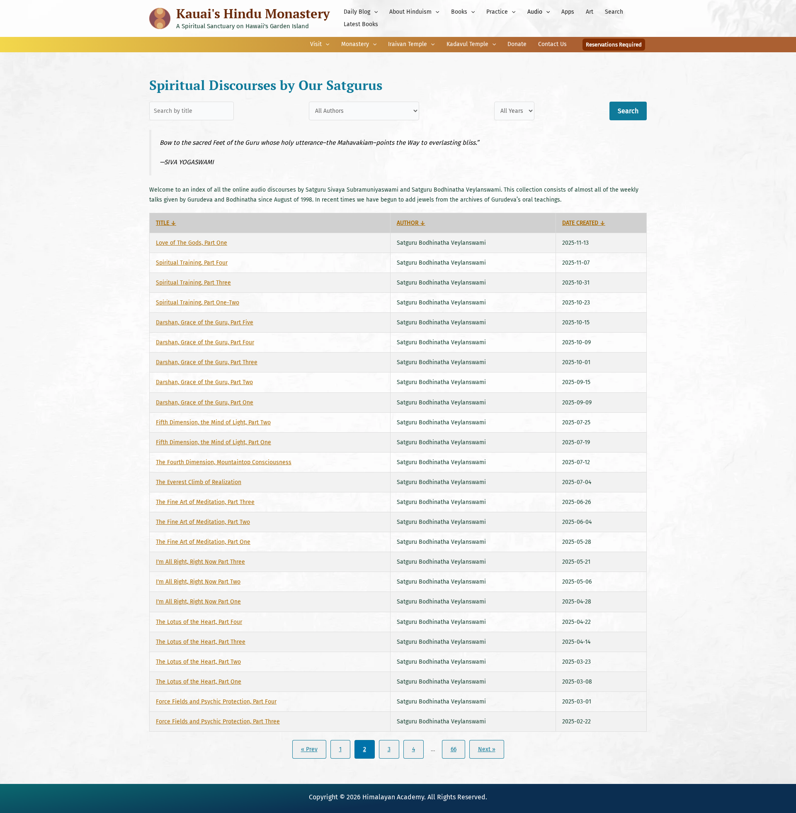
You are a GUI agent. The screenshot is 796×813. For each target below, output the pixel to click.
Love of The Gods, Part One (191, 242)
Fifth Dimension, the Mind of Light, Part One (213, 442)
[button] (374, 12)
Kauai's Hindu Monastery (253, 13)
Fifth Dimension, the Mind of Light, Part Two (213, 422)
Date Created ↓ (583, 222)
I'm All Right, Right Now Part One (198, 601)
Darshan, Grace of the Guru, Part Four (205, 342)
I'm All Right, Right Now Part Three (200, 561)
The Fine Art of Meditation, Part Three (205, 502)
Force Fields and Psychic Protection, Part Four (216, 701)
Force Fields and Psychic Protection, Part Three (218, 721)
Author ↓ (411, 222)
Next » (486, 749)
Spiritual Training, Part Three (193, 282)
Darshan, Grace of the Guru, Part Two (204, 382)
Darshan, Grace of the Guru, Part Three (206, 362)
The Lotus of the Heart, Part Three (200, 641)
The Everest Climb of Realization (198, 482)
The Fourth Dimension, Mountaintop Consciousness (223, 462)
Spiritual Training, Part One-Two (197, 302)
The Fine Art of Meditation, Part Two (203, 522)
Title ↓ (166, 222)
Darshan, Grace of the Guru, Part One (204, 402)
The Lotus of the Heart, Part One (198, 681)
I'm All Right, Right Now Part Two (198, 581)
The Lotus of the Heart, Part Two (198, 661)
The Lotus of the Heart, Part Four (199, 622)
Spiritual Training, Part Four (192, 262)
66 (453, 749)
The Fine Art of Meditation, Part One (203, 541)
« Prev (309, 749)
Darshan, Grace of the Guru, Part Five (204, 322)
